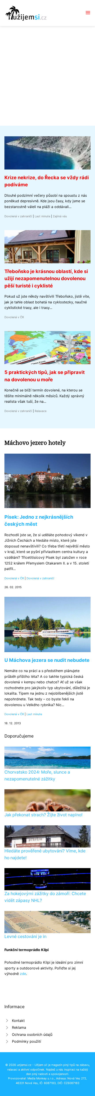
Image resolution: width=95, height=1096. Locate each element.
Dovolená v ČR (14, 317)
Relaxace (40, 411)
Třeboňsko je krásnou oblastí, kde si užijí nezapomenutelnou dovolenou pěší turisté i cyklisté (46, 278)
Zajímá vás (60, 216)
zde (23, 973)
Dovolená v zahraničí (18, 216)
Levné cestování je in (25, 936)
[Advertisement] (47, 75)
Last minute (42, 216)
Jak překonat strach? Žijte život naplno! (43, 814)
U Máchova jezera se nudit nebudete (46, 660)
